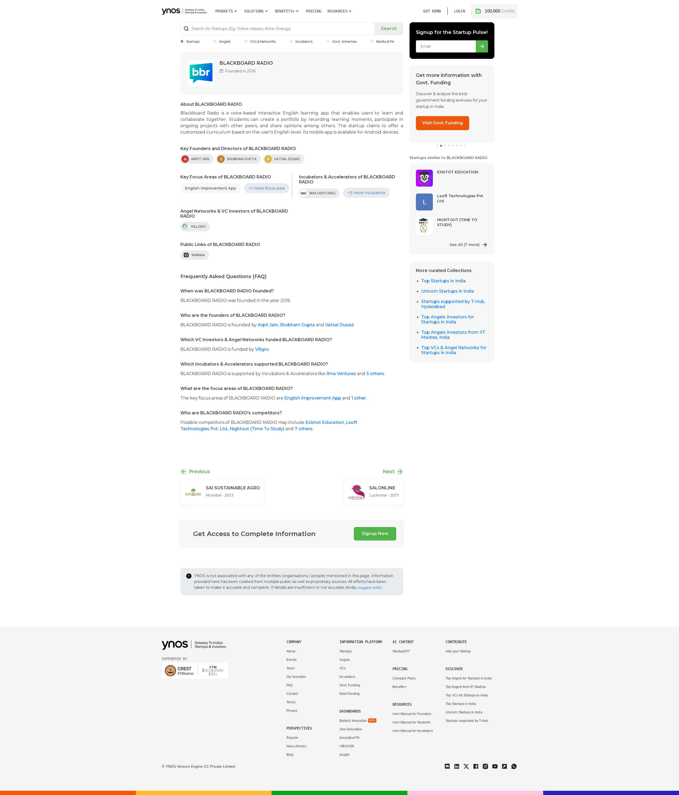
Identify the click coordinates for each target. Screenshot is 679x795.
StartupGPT (401, 651)
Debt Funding (350, 694)
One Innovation (351, 729)
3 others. (375, 373)
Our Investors (296, 677)
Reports (292, 738)
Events (291, 660)
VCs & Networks (263, 41)
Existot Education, (326, 422)
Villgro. (262, 349)
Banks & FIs (385, 41)
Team (290, 668)
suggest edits (370, 587)
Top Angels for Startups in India (469, 678)
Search (389, 28)
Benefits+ (400, 687)
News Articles (296, 746)
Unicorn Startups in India (447, 291)
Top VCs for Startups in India (467, 695)
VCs (343, 668)
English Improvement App (210, 188)
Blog (289, 755)
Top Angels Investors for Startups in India (447, 319)
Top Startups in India (443, 280)
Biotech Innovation (353, 721)
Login (459, 11)
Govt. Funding (350, 685)
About (290, 651)
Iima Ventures (341, 373)
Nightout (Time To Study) (257, 428)
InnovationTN (349, 738)
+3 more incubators (366, 192)
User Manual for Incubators (413, 731)
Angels (224, 41)
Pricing (313, 11)
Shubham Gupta (298, 324)
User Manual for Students (411, 722)
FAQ (289, 685)
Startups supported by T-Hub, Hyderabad (453, 304)
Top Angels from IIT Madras (466, 687)
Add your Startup (458, 651)
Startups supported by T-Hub (467, 721)
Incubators (303, 41)
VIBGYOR (347, 746)
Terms (290, 702)
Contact (292, 694)
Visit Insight (435, 116)
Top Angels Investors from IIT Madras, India (453, 335)
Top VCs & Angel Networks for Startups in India (453, 350)
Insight (344, 755)
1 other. (359, 398)
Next (389, 472)
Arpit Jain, (269, 324)
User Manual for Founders (412, 714)
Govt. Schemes (344, 41)
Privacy (291, 711)
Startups (192, 41)
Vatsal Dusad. (339, 324)
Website (198, 255)
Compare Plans (404, 678)
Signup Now (375, 533)
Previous (199, 472)
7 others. (304, 428)
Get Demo (432, 11)
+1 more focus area (267, 188)
